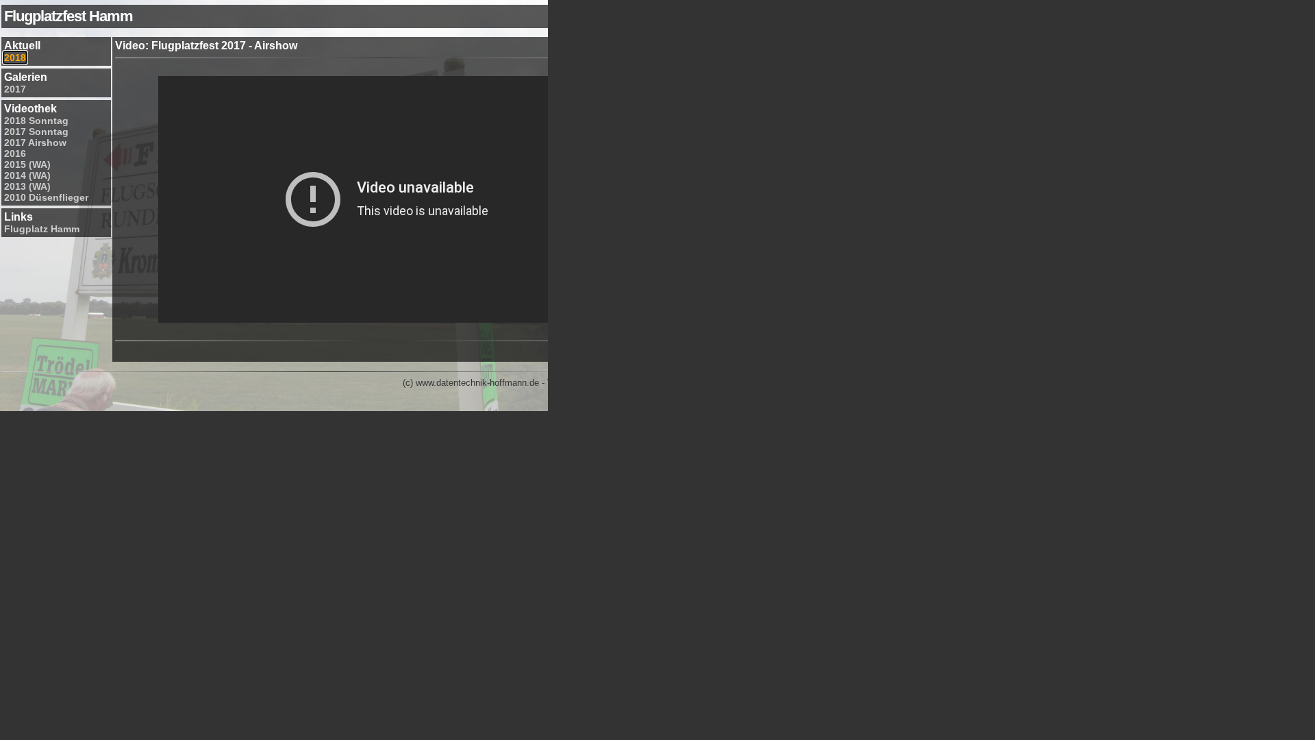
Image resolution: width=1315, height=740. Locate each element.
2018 (15, 57)
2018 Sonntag (36, 120)
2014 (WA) (27, 175)
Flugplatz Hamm (41, 228)
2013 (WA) (27, 186)
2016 (15, 153)
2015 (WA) (27, 164)
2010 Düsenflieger (46, 197)
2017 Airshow (35, 142)
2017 (15, 89)
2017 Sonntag (36, 131)
